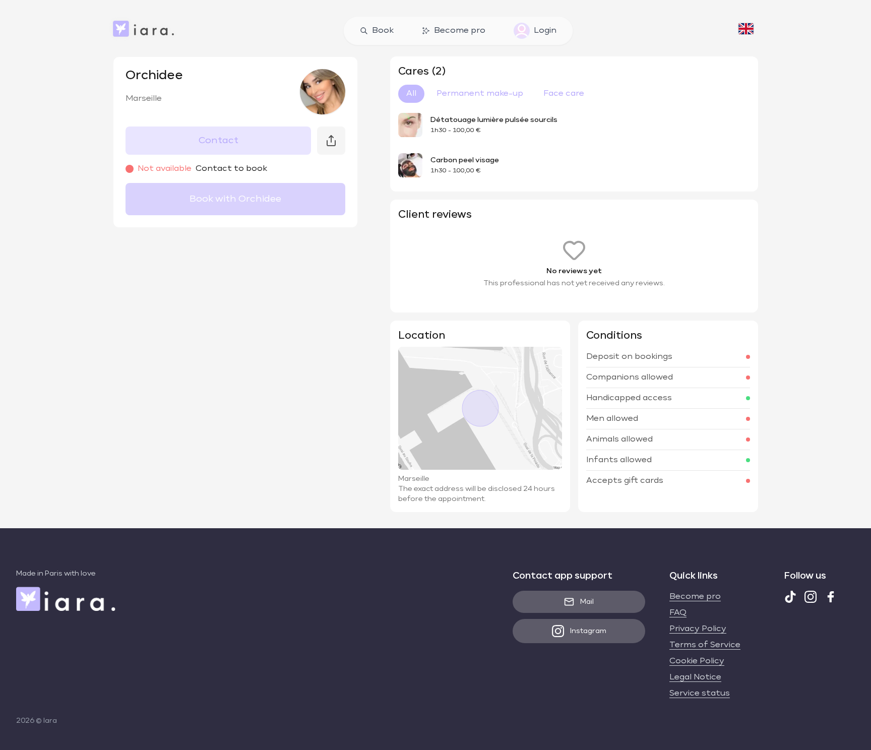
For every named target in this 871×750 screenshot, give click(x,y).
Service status (699, 694)
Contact (218, 140)
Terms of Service (704, 645)
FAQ (678, 613)
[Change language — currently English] (746, 31)
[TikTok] (790, 597)
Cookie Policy (696, 661)
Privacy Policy (697, 629)
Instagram (588, 631)
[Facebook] (831, 597)
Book (383, 31)
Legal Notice (695, 677)
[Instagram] (810, 597)
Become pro (459, 31)
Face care (563, 94)
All (411, 94)
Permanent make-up (480, 94)
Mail (587, 601)
